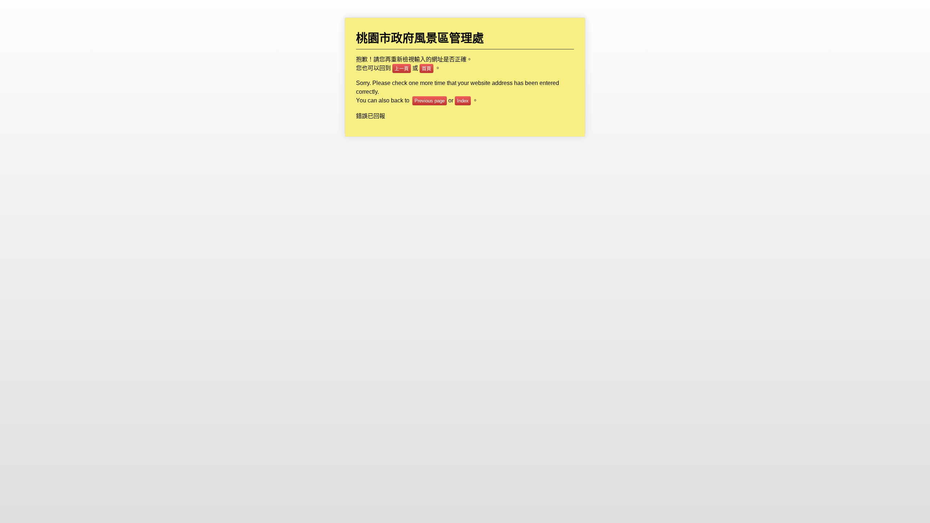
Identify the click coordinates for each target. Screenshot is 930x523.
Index (463, 101)
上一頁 (402, 68)
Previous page (430, 101)
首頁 (426, 68)
